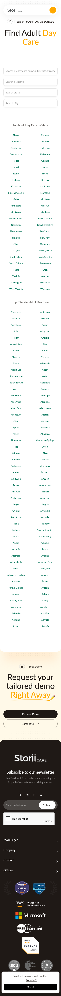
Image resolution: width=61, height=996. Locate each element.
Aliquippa (45, 395)
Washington (16, 282)
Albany (16, 363)
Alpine (16, 433)
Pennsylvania (45, 250)
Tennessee (45, 263)
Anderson (45, 497)
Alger (16, 389)
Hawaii (16, 167)
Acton (45, 324)
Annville (45, 517)
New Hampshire (45, 224)
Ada (16, 331)
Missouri (45, 205)
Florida (16, 160)
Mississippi (16, 212)
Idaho (16, 173)
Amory (16, 485)
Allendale (45, 401)
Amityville (16, 478)
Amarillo (16, 459)
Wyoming (45, 288)
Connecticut (16, 154)
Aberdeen (16, 312)
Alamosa (45, 356)
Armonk (16, 581)
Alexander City (16, 382)
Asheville (16, 613)
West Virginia (16, 288)
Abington (45, 312)
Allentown (16, 414)
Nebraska (16, 224)
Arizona (45, 141)
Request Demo (30, 714)
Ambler (45, 459)
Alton (45, 446)
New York (45, 237)
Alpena (15, 427)
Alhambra (16, 395)
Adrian (16, 337)
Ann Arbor (16, 517)
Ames (16, 472)
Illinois (45, 173)
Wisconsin (45, 282)
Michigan (45, 199)
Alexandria (45, 382)
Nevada (16, 237)
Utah (45, 269)
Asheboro (45, 606)
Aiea (45, 344)
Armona (45, 574)
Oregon (16, 250)
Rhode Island (15, 256)
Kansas (45, 179)
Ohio (15, 244)
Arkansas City (45, 562)
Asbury (45, 594)
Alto (16, 446)
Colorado (44, 147)
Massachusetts (16, 192)
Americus (45, 465)
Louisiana (45, 186)
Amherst (45, 472)
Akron (45, 350)
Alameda (16, 356)
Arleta (16, 568)
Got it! (30, 987)
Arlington (45, 568)
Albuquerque (16, 376)
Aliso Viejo (16, 401)
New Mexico (45, 231)
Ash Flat (45, 613)
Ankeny (16, 510)
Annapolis (45, 510)
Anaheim (16, 491)
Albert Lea (16, 369)
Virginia (15, 276)
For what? (31, 980)
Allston (45, 414)
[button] (52, 10)
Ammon (45, 478)
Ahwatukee (16, 344)
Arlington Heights (16, 574)
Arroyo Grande (16, 587)
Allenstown (45, 408)
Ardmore (16, 555)
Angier (16, 504)
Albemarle (45, 363)
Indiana (16, 179)
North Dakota (45, 218)
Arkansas (16, 141)
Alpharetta (45, 427)
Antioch (16, 530)
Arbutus (45, 542)
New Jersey (16, 231)
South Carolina (45, 256)
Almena (45, 421)
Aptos (16, 542)
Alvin (45, 453)
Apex (15, 536)
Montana (45, 212)
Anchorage (16, 497)
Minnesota (16, 205)
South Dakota (16, 263)
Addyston (45, 331)
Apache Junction (45, 530)
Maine (16, 199)
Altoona (16, 453)
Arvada (15, 594)
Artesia (45, 587)
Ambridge (16, 465)
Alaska (16, 135)
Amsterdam (45, 485)
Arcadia (16, 549)
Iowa (45, 167)
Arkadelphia (16, 562)
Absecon (16, 318)
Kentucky (16, 186)
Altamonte (16, 440)
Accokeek (16, 324)
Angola (45, 504)
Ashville (45, 619)
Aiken (16, 350)
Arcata (45, 549)
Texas (16, 269)
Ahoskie (45, 337)
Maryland (44, 192)
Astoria (45, 626)
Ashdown (16, 606)
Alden (45, 376)
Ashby (45, 600)
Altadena (44, 433)
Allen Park (16, 408)
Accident (44, 318)
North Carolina (16, 218)
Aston (16, 626)
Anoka (16, 523)
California (16, 147)
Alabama (45, 135)
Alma (15, 421)
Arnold (45, 581)
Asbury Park (16, 600)
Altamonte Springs (45, 440)
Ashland (16, 619)
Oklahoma (45, 244)
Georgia (45, 160)
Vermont (45, 276)
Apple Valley (45, 536)
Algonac (45, 389)
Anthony (45, 523)
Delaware (45, 154)
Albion (45, 369)
